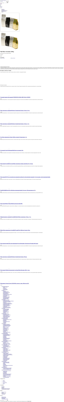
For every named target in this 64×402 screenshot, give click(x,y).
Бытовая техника (4, 313)
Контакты (3, 387)
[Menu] (1, 7)
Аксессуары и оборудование (6, 374)
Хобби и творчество (5, 351)
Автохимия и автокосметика (6, 376)
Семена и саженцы (5, 353)
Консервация (5, 296)
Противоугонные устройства (7, 375)
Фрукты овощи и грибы (6, 295)
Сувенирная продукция (6, 345)
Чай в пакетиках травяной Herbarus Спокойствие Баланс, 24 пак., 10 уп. (15, 110)
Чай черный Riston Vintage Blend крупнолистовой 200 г (11, 203)
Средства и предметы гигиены (7, 368)
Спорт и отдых (4, 323)
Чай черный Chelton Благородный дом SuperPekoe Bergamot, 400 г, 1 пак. (15, 270)
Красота (3, 392)
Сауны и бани (5, 360)
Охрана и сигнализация (6, 305)
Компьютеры (5, 337)
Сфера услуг (4, 302)
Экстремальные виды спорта (7, 325)
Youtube (4, 380)
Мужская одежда (5, 289)
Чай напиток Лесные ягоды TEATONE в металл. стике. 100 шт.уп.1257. (14, 283)
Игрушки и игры (5, 350)
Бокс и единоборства (6, 329)
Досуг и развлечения (4, 344)
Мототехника (5, 373)
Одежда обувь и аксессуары (5, 286)
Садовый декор (5, 356)
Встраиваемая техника (6, 314)
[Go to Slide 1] (9, 22)
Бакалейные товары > (5, 10)
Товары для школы (5, 349)
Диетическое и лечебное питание (7, 294)
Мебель (4, 363)
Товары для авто (4, 393)
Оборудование (3, 299)
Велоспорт (4, 331)
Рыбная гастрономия (6, 291)
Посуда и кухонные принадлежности (8, 365)
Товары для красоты (4, 367)
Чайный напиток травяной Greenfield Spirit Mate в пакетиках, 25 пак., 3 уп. (15, 216)
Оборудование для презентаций (7, 340)
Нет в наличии (2, 57)
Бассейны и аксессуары (6, 359)
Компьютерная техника (5, 333)
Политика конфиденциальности (6, 388)
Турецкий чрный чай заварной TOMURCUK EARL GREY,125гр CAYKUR (15, 97)
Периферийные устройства (6, 335)
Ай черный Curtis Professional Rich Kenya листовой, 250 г (11, 150)
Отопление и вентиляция (6, 321)
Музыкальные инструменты (6, 346)
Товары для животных (4, 341)
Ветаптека (4, 342)
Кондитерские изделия (6, 297)
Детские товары (4, 347)
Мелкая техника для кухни (6, 316)
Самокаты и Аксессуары (6, 324)
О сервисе (3, 386)
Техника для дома (5, 317)
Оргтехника (4, 336)
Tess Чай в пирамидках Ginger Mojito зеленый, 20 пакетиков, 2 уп (13, 137)
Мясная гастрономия (6, 293)
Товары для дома (4, 361)
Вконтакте (4, 381)
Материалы (4, 320)
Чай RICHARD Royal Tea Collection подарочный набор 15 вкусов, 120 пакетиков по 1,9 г (18, 190)
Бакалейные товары (5, 298)
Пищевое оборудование (6, 300)
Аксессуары (4, 288)
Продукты (3, 290)
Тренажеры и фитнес (6, 328)
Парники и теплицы (5, 355)
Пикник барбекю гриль (6, 358)
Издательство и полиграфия (6, 301)
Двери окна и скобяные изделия (7, 319)
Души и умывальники (6, 352)
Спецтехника (5, 372)
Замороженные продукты (6, 292)
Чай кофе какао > (4, 11)
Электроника (3, 308)
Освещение (4, 364)
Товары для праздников (6, 362)
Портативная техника (6, 311)
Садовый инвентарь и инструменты (7, 354)
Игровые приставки (5, 310)
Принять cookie (29, 401)
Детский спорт (5, 348)
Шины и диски (5, 371)
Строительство (5, 306)
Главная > (3, 9)
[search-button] (1, 3)
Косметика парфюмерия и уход (7, 369)
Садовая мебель (5, 357)
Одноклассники (5, 382)
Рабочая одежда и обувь (6, 304)
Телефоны (4, 312)
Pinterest (4, 383)
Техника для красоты (6, 315)
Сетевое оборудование (6, 338)
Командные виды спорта (6, 326)
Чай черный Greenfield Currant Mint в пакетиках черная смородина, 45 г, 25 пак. (16, 163)
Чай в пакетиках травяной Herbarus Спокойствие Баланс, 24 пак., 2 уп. (14, 123)
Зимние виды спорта (6, 327)
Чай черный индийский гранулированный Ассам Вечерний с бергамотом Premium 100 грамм (19, 243)
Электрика (4, 322)
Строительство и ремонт (5, 318)
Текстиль (4, 366)
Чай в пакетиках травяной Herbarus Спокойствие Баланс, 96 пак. (13, 256)
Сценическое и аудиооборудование (7, 303)
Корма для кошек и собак (6, 343)
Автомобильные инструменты (7, 370)
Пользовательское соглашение (5, 389)
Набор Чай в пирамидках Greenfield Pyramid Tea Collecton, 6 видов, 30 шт (15, 230)
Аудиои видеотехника (6, 377)
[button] (32, 41)
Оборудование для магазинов (7, 307)
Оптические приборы (6, 309)
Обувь (4, 287)
